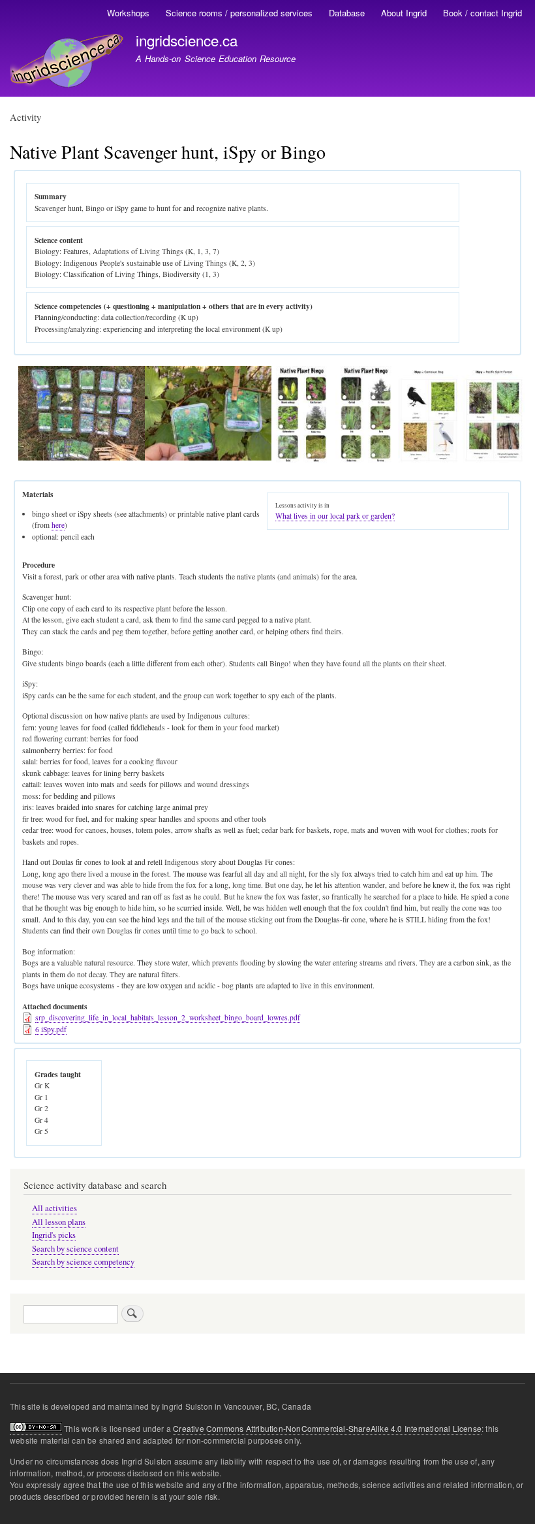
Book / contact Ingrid (482, 13)
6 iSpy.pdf (51, 1029)
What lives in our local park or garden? (335, 516)
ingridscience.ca (186, 39)
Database (347, 13)
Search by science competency (83, 1261)
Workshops (128, 13)
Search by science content (75, 1248)
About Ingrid (404, 13)
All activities (54, 1208)
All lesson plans (58, 1221)
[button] (81, 457)
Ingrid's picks (54, 1234)
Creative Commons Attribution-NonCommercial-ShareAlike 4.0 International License (327, 1428)
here (58, 525)
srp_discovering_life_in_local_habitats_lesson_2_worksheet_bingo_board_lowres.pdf (167, 1017)
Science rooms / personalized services (239, 13)
